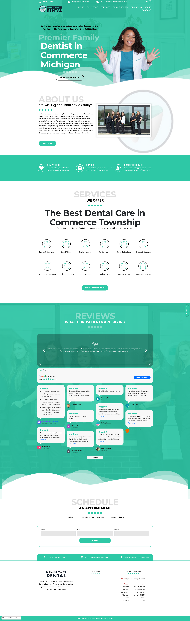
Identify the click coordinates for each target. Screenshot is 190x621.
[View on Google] (69, 406)
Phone (116, 529)
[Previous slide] (43, 350)
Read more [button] (72, 398)
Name (43, 529)
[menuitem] (81, 7)
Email (79, 529)
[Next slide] (146, 350)
